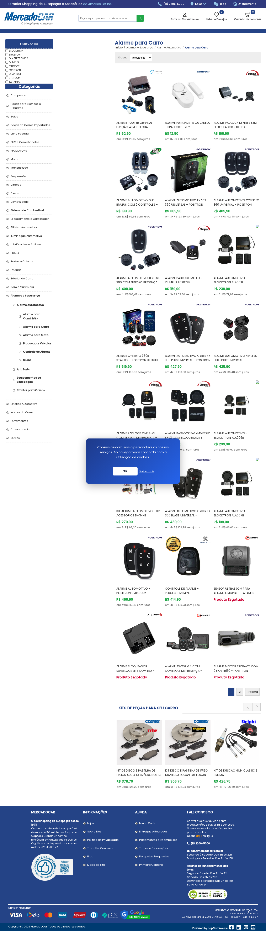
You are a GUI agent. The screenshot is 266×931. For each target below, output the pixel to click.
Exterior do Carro (22, 278)
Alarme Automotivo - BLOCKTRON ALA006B (231, 435)
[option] (139, 753)
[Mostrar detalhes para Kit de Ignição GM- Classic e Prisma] (187, 740)
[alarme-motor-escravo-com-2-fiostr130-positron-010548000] (236, 636)
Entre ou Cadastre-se (185, 19)
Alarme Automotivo (30, 305)
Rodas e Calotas (22, 261)
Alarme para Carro (36, 327)
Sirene (27, 360)
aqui (199, 836)
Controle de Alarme (36, 352)
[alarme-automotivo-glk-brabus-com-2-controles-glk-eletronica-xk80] (139, 170)
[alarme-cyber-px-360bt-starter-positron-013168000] (139, 325)
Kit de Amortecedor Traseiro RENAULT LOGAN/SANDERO (236, 772)
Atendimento (247, 4)
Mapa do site (96, 865)
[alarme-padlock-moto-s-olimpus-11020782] (188, 247)
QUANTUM (15, 74)
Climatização (20, 202)
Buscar (140, 18)
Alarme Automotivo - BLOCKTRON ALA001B (231, 280)
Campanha (18, 95)
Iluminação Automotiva (26, 236)
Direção (16, 185)
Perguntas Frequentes (154, 856)
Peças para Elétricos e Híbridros (26, 106)
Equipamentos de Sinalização (29, 380)
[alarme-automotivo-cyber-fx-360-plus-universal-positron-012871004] (188, 325)
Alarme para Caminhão (31, 316)
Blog (222, 4)
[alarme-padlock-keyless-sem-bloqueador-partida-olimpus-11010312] (236, 92)
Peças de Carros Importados (30, 125)
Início (119, 48)
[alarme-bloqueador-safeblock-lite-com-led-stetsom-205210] (139, 636)
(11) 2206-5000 (173, 4)
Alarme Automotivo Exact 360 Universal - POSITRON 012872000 (186, 204)
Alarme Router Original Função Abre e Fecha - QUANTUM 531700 (134, 127)
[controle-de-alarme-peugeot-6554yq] (188, 558)
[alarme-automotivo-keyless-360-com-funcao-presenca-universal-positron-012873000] (139, 247)
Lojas (199, 3)
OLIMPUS (14, 62)
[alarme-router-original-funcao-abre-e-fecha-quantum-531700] (139, 92)
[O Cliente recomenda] (55, 868)
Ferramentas (19, 421)
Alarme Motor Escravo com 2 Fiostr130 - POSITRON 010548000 (236, 670)
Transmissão (19, 168)
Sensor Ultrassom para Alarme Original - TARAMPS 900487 (234, 593)
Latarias (16, 270)
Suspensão (18, 176)
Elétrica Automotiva (24, 227)
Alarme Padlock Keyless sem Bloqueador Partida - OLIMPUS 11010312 (235, 127)
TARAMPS (14, 81)
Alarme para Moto (35, 335)
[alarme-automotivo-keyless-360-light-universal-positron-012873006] (236, 325)
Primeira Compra (151, 865)
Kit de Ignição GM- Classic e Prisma (187, 772)
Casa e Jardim (21, 429)
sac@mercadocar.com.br (206, 851)
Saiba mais (146, 471)
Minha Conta (147, 823)
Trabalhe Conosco (100, 848)
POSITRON (15, 70)
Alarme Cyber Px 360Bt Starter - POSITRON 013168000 (138, 358)
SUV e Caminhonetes (25, 142)
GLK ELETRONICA (18, 58)
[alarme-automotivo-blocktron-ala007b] (236, 481)
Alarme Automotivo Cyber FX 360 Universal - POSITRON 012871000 (236, 204)
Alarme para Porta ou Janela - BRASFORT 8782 (187, 125)
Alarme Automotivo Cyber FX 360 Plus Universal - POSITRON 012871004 (187, 360)
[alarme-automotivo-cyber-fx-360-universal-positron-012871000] (236, 170)
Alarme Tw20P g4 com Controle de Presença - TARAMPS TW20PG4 (183, 670)
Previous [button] (248, 707)
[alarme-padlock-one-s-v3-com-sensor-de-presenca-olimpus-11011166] (139, 403)
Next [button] (256, 707)
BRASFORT (15, 54)
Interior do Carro (22, 412)
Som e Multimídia (22, 287)
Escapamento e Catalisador (30, 219)
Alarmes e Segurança (25, 296)
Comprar (143, 109)
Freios (15, 193)
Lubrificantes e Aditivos (26, 244)
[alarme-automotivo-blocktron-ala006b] (236, 403)
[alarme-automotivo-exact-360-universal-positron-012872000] (188, 170)
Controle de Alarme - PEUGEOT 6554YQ (182, 591)
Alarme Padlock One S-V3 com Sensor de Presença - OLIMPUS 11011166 (136, 437)
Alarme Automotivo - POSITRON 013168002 (133, 591)
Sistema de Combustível (27, 210)
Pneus (15, 253)
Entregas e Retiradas (153, 831)
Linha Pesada (20, 134)
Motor (14, 159)
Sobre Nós (94, 831)
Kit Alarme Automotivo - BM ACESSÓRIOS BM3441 (138, 513)
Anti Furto (23, 369)
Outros (15, 438)
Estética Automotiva (24, 404)
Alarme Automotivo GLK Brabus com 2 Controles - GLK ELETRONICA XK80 (137, 204)
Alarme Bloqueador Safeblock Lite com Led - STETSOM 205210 (135, 670)
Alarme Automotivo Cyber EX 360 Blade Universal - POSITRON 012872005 (187, 515)
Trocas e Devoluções (153, 848)
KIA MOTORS (19, 151)
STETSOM (14, 78)
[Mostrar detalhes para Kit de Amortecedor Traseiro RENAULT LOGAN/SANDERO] (236, 740)
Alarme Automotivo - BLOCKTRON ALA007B (231, 513)
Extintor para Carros (31, 390)
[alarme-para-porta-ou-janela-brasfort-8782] (188, 92)
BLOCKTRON (16, 50)
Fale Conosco (200, 812)
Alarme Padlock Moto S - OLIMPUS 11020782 (185, 280)
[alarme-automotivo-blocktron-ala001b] (236, 247)
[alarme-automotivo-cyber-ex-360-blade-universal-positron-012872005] (188, 481)
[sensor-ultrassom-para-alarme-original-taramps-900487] (236, 558)
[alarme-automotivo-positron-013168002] (139, 558)
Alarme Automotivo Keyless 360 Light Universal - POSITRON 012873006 (235, 360)
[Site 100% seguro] (135, 918)
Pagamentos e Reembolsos (158, 840)
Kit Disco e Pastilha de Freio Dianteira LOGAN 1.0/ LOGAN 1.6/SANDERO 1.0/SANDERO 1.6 (138, 774)
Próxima (252, 692)
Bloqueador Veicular (37, 343)
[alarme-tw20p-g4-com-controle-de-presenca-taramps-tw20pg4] (188, 636)
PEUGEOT (14, 66)
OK (125, 471)
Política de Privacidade (103, 840)
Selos (14, 117)
